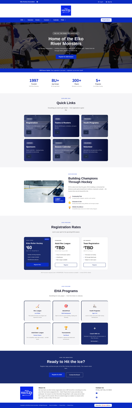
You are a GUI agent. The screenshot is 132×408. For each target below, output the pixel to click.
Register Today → (88, 70)
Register (66, 265)
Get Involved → (95, 341)
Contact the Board (74, 374)
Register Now (37, 264)
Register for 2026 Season (66, 56)
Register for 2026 (57, 374)
